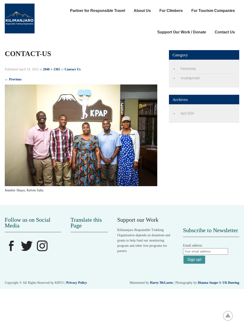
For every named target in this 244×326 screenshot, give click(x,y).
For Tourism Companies (213, 11)
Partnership (188, 69)
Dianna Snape (208, 282)
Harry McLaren (161, 282)
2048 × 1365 (51, 69)
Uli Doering (231, 282)
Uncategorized (190, 78)
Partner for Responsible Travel (97, 11)
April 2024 (187, 113)
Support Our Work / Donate (181, 32)
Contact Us (225, 32)
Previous (13, 79)
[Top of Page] (230, 316)
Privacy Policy (76, 282)
